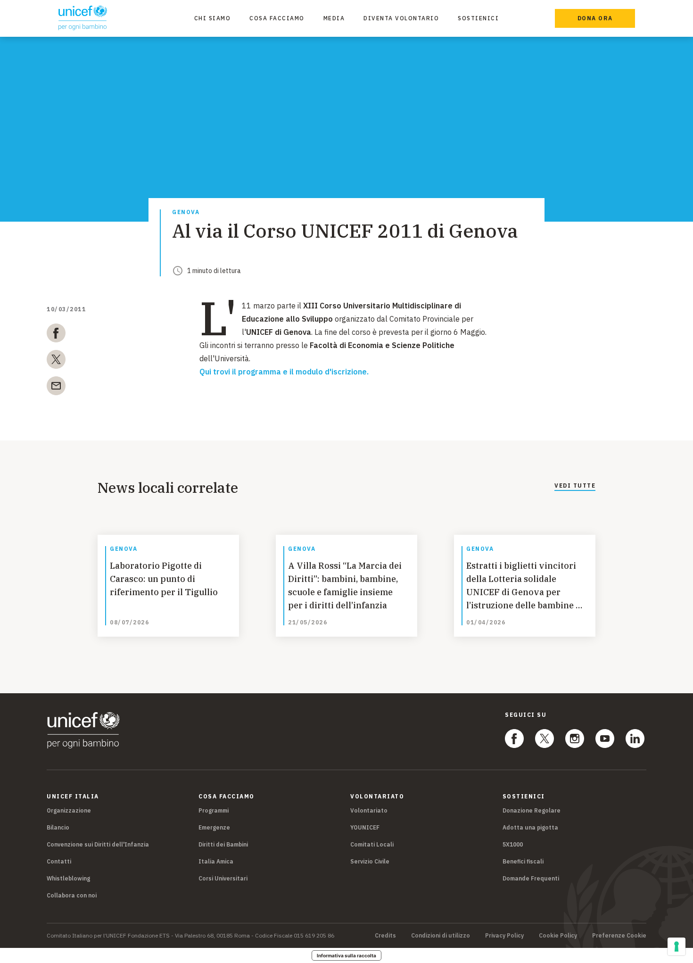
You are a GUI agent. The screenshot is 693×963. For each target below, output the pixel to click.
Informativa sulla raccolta (346, 955)
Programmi (213, 810)
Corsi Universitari (223, 878)
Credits (385, 935)
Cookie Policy (558, 935)
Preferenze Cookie (619, 935)
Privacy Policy (504, 935)
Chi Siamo (212, 18)
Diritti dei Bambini (223, 844)
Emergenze (214, 827)
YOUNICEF (365, 827)
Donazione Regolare (532, 810)
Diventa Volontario (401, 18)
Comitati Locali (372, 844)
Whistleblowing (68, 878)
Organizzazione (69, 810)
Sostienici (478, 18)
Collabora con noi (72, 895)
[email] (56, 387)
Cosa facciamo (277, 18)
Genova (185, 212)
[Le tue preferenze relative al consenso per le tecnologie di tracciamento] (676, 946)
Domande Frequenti (531, 878)
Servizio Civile (369, 861)
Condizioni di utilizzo (440, 935)
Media (334, 18)
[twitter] (56, 361)
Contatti (59, 861)
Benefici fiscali (523, 861)
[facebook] (56, 335)
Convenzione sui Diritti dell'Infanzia (98, 844)
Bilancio (58, 827)
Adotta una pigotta (530, 827)
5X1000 (513, 844)
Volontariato (369, 810)
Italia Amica (215, 861)
